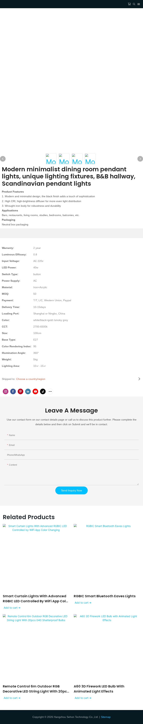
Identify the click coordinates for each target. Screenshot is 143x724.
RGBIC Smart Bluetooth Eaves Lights (105, 596)
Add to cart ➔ (12, 607)
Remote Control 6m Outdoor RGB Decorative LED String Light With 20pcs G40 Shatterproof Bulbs (36, 689)
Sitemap (106, 716)
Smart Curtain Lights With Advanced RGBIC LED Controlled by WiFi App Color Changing (36, 599)
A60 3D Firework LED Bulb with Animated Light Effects (99, 689)
